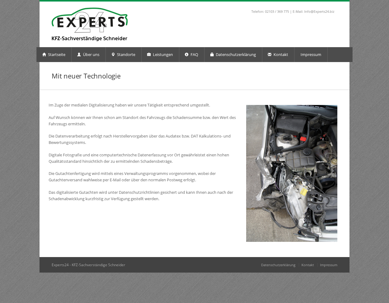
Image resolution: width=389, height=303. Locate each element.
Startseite (56, 54)
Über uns (90, 54)
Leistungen (162, 54)
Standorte (125, 54)
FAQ (194, 54)
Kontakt (280, 54)
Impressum (311, 54)
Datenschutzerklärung (235, 54)
